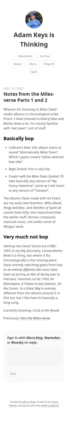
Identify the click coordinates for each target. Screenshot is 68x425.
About (18, 64)
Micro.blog (34, 338)
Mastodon (52, 338)
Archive (45, 56)
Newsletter (25, 56)
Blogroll (49, 64)
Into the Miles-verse (35, 318)
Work (32, 64)
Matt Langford (50, 405)
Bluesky (17, 342)
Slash (34, 72)
